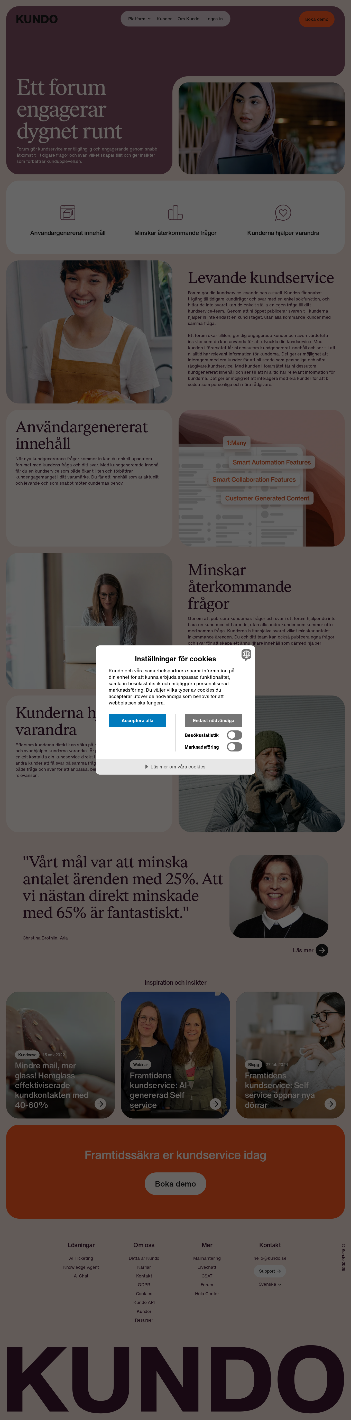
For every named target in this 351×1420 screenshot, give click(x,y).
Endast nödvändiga (213, 720)
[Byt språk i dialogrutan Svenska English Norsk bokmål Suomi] (245, 655)
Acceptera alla (137, 720)
